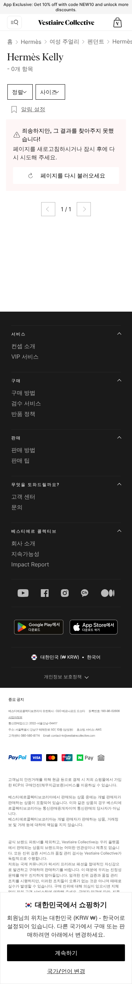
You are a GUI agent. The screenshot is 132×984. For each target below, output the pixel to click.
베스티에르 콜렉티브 (34, 531)
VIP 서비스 (25, 356)
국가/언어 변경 (66, 971)
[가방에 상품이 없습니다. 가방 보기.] (117, 22)
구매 (16, 380)
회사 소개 (23, 543)
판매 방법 (23, 449)
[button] (117, 22)
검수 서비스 (26, 403)
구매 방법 (23, 392)
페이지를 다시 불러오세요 (72, 175)
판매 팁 (20, 460)
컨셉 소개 (23, 346)
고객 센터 (23, 496)
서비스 (18, 334)
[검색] (14, 22)
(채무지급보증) (52, 785)
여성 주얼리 (65, 41)
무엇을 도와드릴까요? (35, 484)
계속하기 (66, 953)
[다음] (84, 209)
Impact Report (30, 564)
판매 (16, 437)
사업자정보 (15, 717)
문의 (17, 507)
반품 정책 (23, 413)
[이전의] (48, 209)
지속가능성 (25, 553)
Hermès (31, 41)
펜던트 (95, 41)
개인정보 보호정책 (63, 677)
